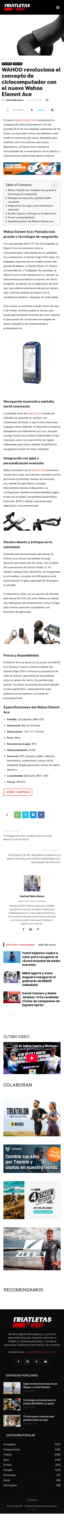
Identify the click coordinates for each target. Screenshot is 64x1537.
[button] (58, 7)
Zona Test (17, 64)
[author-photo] (32, 891)
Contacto (32, 1500)
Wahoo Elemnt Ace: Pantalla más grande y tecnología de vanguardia (32, 192)
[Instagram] (27, 1361)
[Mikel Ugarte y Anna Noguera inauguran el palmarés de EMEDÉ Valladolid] (11, 977)
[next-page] (11, 1014)
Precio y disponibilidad (21, 217)
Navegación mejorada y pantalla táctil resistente (29, 200)
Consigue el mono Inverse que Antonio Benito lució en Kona (27, 837)
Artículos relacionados (20, 944)
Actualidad (15, 59)
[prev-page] (5, 1014)
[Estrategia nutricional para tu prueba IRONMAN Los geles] (11, 1404)
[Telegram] (33, 814)
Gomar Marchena (14, 100)
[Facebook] (41, 814)
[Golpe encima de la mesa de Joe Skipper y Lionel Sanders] (11, 1388)
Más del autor (47, 944)
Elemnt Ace (34, 413)
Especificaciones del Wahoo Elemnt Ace (31, 221)
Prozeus (32, 1509)
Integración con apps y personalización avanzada (30, 207)
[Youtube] (45, 1361)
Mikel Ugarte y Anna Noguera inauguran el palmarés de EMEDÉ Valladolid (39, 979)
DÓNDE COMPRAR (18, 792)
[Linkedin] (32, 929)
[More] (52, 110)
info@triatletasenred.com (40, 1352)
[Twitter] (25, 814)
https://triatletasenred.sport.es (32, 901)
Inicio (4, 59)
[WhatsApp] (17, 814)
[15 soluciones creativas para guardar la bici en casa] (11, 1421)
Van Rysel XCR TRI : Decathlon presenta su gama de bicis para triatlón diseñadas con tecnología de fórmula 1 (34, 858)
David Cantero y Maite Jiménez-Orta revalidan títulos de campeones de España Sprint (41, 999)
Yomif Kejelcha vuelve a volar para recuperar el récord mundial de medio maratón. (41, 959)
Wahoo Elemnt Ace (25, 120)
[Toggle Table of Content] (53, 185)
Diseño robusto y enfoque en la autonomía (32, 213)
